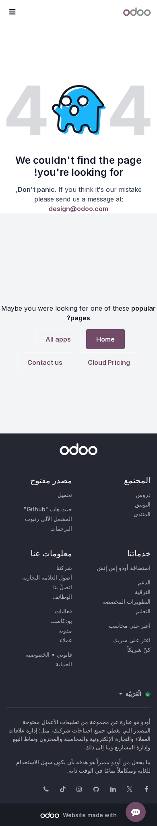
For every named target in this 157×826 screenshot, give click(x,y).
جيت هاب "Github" (48, 509)
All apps (58, 339)
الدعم (144, 582)
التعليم (143, 611)
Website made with (89, 815)
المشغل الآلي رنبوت (48, 518)
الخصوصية (37, 654)
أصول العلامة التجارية (47, 577)
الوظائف (62, 596)
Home (105, 339)
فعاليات (63, 611)
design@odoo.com (78, 209)
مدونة (65, 630)
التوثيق (143, 504)
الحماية (64, 664)
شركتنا (64, 567)
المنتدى (142, 514)
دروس (143, 494)
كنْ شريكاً (139, 649)
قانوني (64, 654)
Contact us (44, 362)
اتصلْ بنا (62, 587)
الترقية (143, 591)
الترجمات (61, 528)
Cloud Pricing (109, 362)
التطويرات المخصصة (126, 601)
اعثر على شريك (132, 640)
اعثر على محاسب (130, 625)
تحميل (65, 494)
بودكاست (61, 620)
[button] (12, 12)
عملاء (66, 640)
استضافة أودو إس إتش (124, 567)
